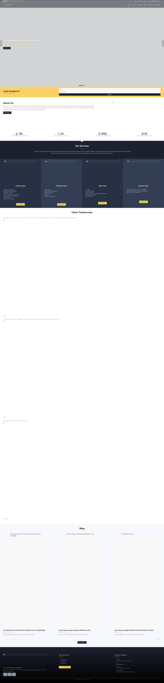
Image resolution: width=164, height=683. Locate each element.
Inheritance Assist (64, 660)
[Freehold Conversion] (2, 193)
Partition (46, 194)
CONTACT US (7, 48)
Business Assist (64, 663)
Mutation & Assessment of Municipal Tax (12, 194)
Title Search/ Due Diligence (9, 189)
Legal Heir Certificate (90, 192)
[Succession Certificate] (43, 192)
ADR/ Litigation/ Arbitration (9, 198)
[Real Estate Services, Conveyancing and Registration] (84, 193)
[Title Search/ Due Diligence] (2, 189)
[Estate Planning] (2, 197)
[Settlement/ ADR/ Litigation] (43, 196)
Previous (1, 43)
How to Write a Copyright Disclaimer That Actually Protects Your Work (134, 630)
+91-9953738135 (127, 660)
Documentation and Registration (51, 191)
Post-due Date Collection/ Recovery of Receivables (137, 191)
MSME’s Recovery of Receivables (133, 192)
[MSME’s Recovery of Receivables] (125, 192)
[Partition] (43, 194)
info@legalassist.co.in (157, 1)
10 (16, 639)
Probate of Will (47, 193)
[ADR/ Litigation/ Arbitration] (2, 198)
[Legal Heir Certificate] (84, 192)
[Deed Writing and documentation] (2, 191)
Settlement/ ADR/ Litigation (50, 196)
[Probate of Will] (43, 193)
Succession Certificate (49, 192)
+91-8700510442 (119, 660)
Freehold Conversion (8, 193)
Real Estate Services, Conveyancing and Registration (96, 193)
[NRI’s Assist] (59, 662)
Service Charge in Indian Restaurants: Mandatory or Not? (75, 630)
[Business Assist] (59, 663)
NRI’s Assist (63, 662)
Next (163, 43)
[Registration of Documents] (2, 192)
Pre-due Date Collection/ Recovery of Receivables (137, 189)
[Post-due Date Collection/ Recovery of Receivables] (125, 191)
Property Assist (64, 659)
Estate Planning (7, 197)
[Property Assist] (59, 659)
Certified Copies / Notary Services (10, 196)
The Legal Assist (80, 679)
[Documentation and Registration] (43, 191)
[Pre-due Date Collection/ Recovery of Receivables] (125, 189)
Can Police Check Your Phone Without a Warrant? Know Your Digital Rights (24, 630)
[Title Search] (84, 189)
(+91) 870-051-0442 (139, 1)
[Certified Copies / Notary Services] (2, 196)
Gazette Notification (90, 196)
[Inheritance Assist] (59, 660)
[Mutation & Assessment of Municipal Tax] (2, 194)
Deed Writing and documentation (10, 191)
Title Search (88, 189)
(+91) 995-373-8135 (148, 1)
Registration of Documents (9, 192)
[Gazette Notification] (84, 196)
